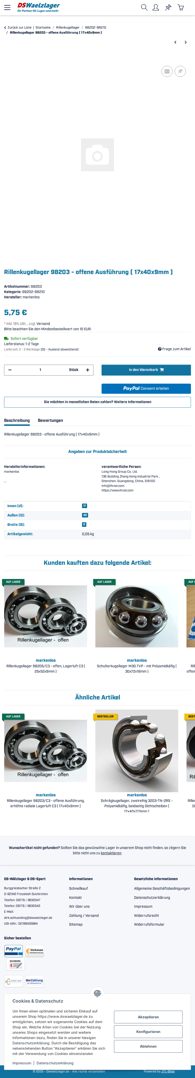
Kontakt (75, 898)
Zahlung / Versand (84, 916)
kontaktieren (111, 853)
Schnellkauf (78, 888)
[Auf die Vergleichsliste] (167, 71)
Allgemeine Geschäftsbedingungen (162, 888)
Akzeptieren (148, 1017)
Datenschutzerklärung (31, 1043)
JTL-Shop (168, 1071)
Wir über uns (79, 906)
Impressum (21, 1063)
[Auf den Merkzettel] (180, 71)
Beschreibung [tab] (17, 420)
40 (85, 515)
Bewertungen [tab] (50, 420)
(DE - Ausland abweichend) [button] (59, 349)
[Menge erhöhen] (87, 370)
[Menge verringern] (9, 370)
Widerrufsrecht (146, 916)
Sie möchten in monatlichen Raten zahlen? (97, 402)
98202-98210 (33, 292)
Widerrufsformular (149, 924)
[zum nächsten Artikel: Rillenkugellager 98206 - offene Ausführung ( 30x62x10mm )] (186, 42)
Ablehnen (148, 1046)
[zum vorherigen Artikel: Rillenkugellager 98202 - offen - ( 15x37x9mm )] (175, 42)
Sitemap (76, 924)
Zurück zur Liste (19, 28)
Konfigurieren (148, 1031)
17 (84, 506)
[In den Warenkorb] (8, 59)
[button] (145, 7)
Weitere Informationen (132, 402)
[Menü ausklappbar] (7, 5)
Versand (43, 324)
